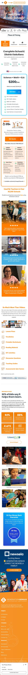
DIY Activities (4, 646)
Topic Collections (5, 649)
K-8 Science (4, 614)
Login (11, 2)
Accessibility (4, 632)
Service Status (5, 634)
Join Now (12, 92)
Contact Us (4, 637)
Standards (4, 644)
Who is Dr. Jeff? (5, 629)
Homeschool (22, 44)
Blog (2, 652)
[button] (14, 632)
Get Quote (12, 139)
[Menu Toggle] (2, 2)
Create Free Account (19, 2)
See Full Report (14, 442)
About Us (3, 626)
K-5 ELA (3, 619)
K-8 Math (3, 617)
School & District (5, 44)
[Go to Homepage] (5, 2)
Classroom (14, 44)
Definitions (4, 655)
